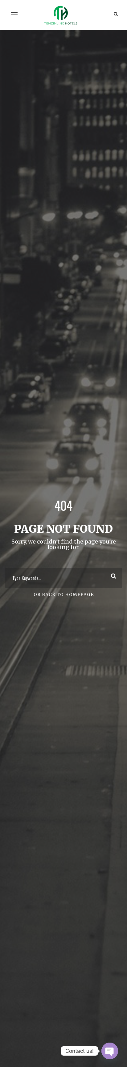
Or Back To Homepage (64, 594)
